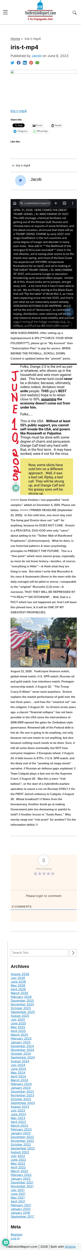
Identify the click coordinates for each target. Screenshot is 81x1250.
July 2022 (18, 1156)
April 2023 (18, 1122)
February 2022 (21, 1175)
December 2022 (22, 1137)
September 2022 (23, 1148)
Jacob (36, 179)
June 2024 (18, 1069)
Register (16, 1234)
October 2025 (21, 1008)
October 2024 (21, 1053)
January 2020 (21, 1209)
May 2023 (18, 1118)
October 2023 (21, 1099)
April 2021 (18, 1201)
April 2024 (18, 1076)
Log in (15, 1238)
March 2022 (19, 1171)
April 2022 (18, 1167)
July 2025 (18, 1019)
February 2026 (21, 997)
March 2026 (19, 993)
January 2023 (21, 1133)
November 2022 (22, 1141)
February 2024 (21, 1084)
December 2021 (22, 1182)
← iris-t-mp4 (21, 165)
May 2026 (18, 985)
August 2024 (20, 1061)
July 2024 (18, 1065)
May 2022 (18, 1163)
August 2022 (20, 1152)
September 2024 (23, 1057)
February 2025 (21, 1038)
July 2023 (18, 1110)
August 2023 (20, 1107)
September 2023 (23, 1103)
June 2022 (18, 1160)
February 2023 (21, 1129)
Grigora (70, 1246)
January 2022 (21, 1178)
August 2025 (20, 1016)
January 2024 (21, 1088)
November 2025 (22, 1004)
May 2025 (18, 1027)
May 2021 (18, 1197)
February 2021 (21, 1205)
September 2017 (22, 1216)
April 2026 (18, 989)
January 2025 (21, 1042)
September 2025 (23, 1012)
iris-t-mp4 (19, 111)
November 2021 (22, 1186)
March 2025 (19, 1035)
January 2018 (20, 1213)
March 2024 (19, 1080)
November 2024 (22, 1050)
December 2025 (22, 1000)
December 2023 (22, 1091)
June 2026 (18, 981)
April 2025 (18, 1031)
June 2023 (18, 1114)
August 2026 (20, 974)
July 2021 (17, 1190)
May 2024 (18, 1072)
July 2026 (18, 978)
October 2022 (21, 1144)
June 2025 (18, 1023)
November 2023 (22, 1095)
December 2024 (22, 1046)
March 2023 (19, 1125)
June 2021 (18, 1194)
